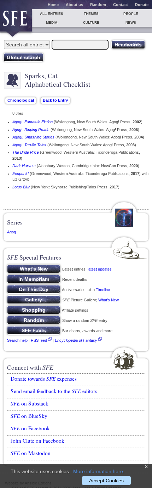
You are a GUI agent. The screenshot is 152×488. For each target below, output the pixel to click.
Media (51, 22)
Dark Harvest (24, 166)
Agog (11, 232)
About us (74, 4)
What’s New (108, 300)
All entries (51, 14)
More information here (98, 471)
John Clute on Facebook (37, 440)
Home (53, 4)
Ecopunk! (20, 173)
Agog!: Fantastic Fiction (32, 122)
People (130, 14)
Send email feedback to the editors (54, 391)
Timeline (103, 290)
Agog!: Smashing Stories (33, 137)
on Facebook (30, 428)
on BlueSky (29, 415)
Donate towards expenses (44, 378)
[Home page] (16, 20)
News (130, 22)
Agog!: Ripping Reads (30, 129)
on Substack (29, 403)
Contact (120, 4)
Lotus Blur (21, 187)
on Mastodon (31, 452)
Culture (91, 22)
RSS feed (39, 340)
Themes (91, 14)
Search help (17, 340)
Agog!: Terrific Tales (29, 145)
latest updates (100, 269)
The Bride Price (25, 152)
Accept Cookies (106, 480)
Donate (141, 4)
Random (98, 4)
